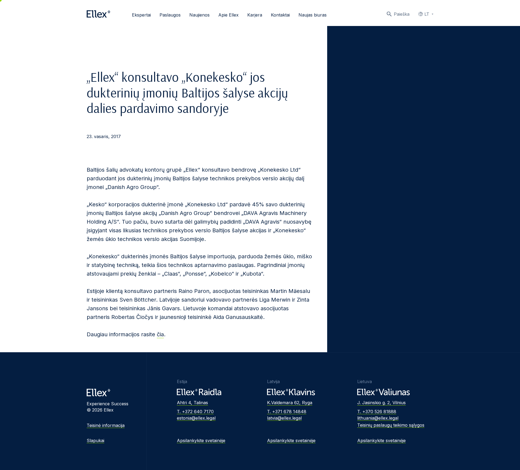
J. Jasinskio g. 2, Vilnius (381, 402)
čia (160, 334)
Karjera (254, 15)
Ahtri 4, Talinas (192, 402)
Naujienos (199, 15)
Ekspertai (141, 15)
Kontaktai (280, 15)
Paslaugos (170, 15)
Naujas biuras (312, 15)
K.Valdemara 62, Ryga (289, 402)
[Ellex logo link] (98, 14)
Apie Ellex (228, 15)
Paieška (402, 14)
